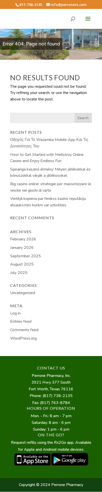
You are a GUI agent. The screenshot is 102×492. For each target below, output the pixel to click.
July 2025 (18, 272)
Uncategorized (22, 293)
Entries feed (20, 321)
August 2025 (22, 264)
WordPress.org (23, 338)
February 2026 (23, 239)
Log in (15, 313)
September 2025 (25, 256)
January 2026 (22, 247)
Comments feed (24, 330)
